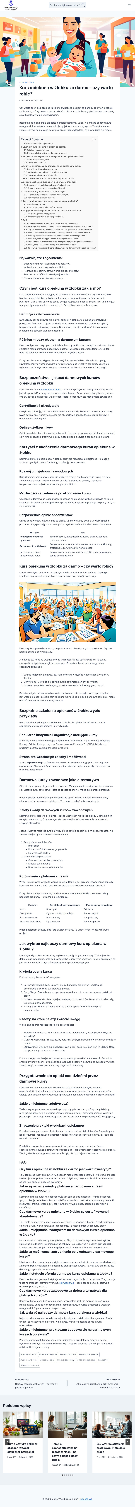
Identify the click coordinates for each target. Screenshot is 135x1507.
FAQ (25, 220)
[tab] (62, 1475)
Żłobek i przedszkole (30, 1365)
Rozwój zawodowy (65, 1360)
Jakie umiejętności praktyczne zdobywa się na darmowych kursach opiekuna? (62, 248)
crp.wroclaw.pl (66, 1283)
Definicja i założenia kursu (38, 150)
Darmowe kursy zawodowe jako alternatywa (44, 191)
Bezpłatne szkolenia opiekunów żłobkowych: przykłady (49, 182)
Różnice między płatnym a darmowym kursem (47, 153)
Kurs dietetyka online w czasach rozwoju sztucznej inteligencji (22, 1447)
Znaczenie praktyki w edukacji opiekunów (46, 217)
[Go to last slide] (7, 1442)
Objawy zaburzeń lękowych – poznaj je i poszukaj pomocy (36, 1383)
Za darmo (103, 1360)
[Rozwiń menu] (129, 5)
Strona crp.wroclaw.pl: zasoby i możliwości (46, 188)
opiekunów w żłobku (51, 389)
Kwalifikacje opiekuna (88, 1354)
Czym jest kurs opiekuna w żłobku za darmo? (44, 147)
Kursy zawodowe (68, 1354)
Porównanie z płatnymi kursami (41, 198)
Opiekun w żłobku (29, 1360)
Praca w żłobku (47, 1360)
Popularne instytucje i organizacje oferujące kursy (48, 185)
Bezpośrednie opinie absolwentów (42, 175)
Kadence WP (86, 1499)
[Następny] (128, 1442)
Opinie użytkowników (37, 163)
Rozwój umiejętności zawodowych (42, 169)
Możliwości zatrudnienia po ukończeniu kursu (47, 172)
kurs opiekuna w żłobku (44, 1169)
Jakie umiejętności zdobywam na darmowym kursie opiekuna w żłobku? (59, 232)
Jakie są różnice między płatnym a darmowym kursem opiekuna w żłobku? (60, 226)
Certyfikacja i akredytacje (38, 159)
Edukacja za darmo (48, 1354)
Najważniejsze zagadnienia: (40, 143)
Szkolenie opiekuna (86, 1360)
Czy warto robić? (28, 1354)
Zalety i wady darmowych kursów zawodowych (47, 195)
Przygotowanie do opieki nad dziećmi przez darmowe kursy (52, 210)
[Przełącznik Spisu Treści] (93, 140)
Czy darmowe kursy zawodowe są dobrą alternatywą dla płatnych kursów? (59, 242)
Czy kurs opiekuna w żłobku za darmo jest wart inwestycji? (52, 223)
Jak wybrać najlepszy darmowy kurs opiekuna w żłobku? (50, 201)
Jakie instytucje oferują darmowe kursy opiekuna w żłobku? (53, 239)
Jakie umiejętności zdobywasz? (41, 214)
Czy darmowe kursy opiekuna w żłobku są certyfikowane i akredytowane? (60, 229)
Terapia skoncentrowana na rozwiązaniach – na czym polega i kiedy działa (65, 1451)
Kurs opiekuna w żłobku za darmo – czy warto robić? (48, 178)
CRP (26, 100)
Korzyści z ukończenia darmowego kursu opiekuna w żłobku (52, 166)
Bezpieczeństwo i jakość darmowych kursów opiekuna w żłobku (54, 156)
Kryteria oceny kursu (36, 204)
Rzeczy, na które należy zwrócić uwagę (44, 207)
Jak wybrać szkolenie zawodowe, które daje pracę (111, 1447)
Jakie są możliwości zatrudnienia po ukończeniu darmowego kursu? (57, 236)
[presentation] (23, 1425)
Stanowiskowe (26, 82)
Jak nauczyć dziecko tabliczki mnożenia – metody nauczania (98, 1383)
